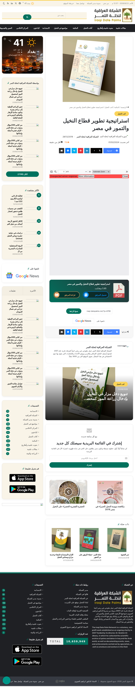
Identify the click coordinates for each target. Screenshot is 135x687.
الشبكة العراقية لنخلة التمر (88, 137)
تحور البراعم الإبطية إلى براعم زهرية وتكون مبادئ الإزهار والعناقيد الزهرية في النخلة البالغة (14, 112)
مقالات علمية (121, 28)
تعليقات (12, 291)
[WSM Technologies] (67, 680)
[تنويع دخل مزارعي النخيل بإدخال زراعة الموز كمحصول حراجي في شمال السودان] (31, 92)
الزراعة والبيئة (32, 455)
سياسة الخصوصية (81, 620)
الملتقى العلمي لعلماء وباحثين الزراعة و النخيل (70, 616)
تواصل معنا (82, 3)
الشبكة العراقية (31, 415)
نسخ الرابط (75, 311)
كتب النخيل (109, 107)
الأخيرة (33, 291)
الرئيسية (124, 107)
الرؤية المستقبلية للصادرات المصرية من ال (15, 248)
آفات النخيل (87, 28)
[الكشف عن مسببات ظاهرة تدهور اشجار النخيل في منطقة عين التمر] (31, 212)
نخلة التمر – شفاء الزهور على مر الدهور (90, 553)
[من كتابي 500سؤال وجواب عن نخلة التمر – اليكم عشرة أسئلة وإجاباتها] (31, 129)
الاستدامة (46, 28)
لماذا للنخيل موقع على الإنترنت (76, 599)
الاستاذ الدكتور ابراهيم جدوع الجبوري (74, 624)
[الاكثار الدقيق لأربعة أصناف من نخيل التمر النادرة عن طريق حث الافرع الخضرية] (31, 225)
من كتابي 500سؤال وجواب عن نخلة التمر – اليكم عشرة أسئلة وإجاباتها (14, 129)
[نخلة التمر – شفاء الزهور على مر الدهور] (89, 537)
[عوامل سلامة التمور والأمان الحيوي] (31, 387)
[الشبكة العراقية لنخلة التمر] (113, 15)
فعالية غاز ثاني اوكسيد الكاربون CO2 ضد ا (14, 198)
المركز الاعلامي (22, 28)
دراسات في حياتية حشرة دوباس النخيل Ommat (14, 235)
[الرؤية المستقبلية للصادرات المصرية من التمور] (31, 249)
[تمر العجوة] (117, 537)
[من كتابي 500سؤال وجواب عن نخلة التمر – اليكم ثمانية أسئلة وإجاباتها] (31, 144)
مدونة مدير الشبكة (95, 3)
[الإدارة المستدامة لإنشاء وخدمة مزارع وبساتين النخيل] (61, 537)
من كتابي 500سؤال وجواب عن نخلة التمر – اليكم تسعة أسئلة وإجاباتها (14, 160)
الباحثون (36, 28)
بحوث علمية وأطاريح (105, 28)
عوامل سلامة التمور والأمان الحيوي (14, 385)
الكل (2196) (22, 174)
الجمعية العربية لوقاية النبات (77, 608)
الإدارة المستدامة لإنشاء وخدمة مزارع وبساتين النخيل (61, 553)
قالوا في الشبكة (82, 591)
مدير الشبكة (83, 587)
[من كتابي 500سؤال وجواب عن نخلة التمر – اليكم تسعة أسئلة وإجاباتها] (31, 160)
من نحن (107, 3)
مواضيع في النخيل (61, 28)
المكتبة (75, 28)
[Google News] (83, 321)
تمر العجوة (125, 552)
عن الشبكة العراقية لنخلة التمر (76, 595)
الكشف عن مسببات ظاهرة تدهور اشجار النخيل (15, 211)
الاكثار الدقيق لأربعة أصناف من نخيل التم (14, 223)
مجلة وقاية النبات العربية (78, 612)
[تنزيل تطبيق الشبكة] (7, 680)
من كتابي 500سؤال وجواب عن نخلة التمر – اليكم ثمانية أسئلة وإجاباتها (14, 145)
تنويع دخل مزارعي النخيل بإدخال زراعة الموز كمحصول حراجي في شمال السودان (105, 398)
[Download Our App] (22, 484)
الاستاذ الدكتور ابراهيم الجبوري (88, 680)
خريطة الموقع (71, 3)
